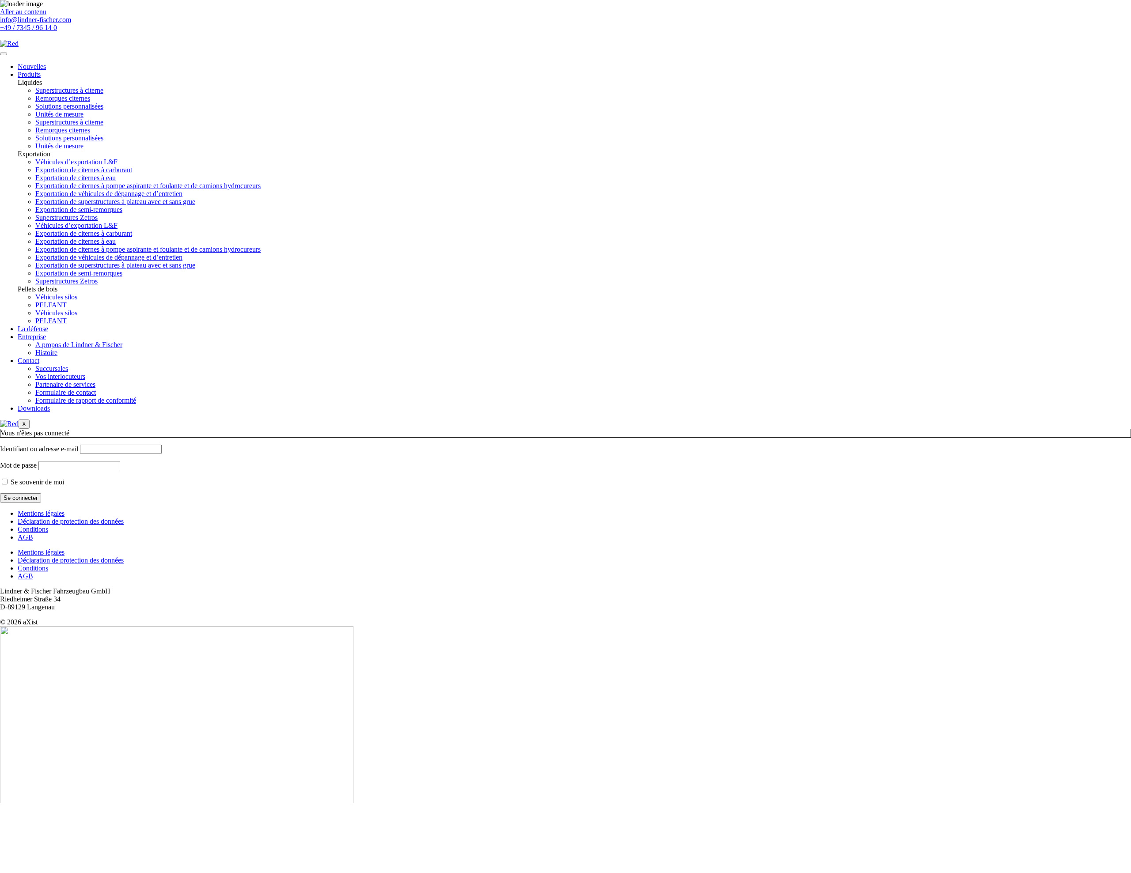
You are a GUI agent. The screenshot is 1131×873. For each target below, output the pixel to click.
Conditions (33, 529)
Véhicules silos (56, 297)
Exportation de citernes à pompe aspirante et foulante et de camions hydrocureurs (148, 185)
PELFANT (51, 305)
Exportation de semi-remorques (78, 209)
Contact (28, 360)
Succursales (51, 368)
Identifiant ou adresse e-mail (39, 449)
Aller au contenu (23, 11)
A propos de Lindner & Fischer (78, 344)
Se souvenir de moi (36, 482)
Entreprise (32, 336)
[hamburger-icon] (3, 54)
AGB (25, 537)
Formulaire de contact (65, 392)
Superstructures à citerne (69, 90)
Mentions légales (41, 513)
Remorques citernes (62, 98)
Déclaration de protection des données (71, 521)
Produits (29, 74)
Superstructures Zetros (66, 217)
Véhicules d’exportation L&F (76, 162)
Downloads (34, 408)
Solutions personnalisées (69, 106)
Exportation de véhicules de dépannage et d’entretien (108, 193)
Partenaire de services (65, 384)
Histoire (46, 352)
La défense (33, 329)
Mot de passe (18, 465)
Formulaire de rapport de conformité (85, 400)
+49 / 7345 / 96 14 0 (28, 27)
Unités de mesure (59, 114)
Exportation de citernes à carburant (83, 170)
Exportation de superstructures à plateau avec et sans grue (115, 201)
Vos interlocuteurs (60, 376)
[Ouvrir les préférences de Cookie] (66, 869)
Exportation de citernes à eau (75, 177)
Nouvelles (32, 66)
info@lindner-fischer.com (35, 19)
